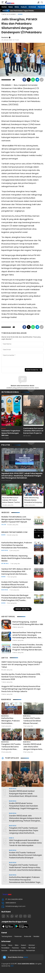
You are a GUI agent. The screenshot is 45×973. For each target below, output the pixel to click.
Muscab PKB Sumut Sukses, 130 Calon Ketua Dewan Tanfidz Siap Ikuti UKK (11, 501)
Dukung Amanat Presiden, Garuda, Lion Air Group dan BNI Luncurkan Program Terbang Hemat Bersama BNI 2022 (27, 648)
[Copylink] (42, 80)
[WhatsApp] (33, 80)
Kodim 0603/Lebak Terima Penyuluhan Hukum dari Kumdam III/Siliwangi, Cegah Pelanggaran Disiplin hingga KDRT (23, 807)
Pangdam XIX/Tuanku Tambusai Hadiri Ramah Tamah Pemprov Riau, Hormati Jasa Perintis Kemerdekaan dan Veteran (25, 869)
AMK (12, 966)
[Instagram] (21, 916)
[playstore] (22, 928)
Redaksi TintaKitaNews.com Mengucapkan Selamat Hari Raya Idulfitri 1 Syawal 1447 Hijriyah (16, 519)
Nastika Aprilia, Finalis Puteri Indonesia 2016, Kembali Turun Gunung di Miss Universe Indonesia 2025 (20, 676)
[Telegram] (37, 80)
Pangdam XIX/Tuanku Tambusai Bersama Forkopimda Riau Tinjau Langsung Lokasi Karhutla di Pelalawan (11, 750)
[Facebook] (24, 80)
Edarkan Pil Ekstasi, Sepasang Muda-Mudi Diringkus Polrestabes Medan (16, 558)
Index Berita (22, 609)
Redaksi (4, 37)
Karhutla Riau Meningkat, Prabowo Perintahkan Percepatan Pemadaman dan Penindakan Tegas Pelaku (16, 546)
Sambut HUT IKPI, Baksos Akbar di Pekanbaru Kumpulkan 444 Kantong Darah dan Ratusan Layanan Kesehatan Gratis (16, 573)
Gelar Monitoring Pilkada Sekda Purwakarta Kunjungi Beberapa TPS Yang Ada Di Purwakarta (33, 502)
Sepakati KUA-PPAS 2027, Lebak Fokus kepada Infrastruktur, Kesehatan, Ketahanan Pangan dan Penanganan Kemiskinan (21, 475)
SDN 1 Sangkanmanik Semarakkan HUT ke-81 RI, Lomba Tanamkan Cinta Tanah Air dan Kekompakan (25, 843)
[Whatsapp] (12, 916)
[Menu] (2, 2)
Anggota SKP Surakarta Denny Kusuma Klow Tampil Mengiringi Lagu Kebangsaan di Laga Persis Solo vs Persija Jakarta (20, 689)
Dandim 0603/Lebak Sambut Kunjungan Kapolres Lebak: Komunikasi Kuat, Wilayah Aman (23, 793)
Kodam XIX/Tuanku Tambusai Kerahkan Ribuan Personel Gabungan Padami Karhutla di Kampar (14, 586)
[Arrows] (3, 410)
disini (26, 957)
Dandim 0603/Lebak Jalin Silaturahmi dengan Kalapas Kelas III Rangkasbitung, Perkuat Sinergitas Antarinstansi (33, 750)
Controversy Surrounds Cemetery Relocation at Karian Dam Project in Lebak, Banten (33, 432)
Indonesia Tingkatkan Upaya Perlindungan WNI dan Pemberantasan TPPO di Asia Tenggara (11, 435)
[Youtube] (25, 916)
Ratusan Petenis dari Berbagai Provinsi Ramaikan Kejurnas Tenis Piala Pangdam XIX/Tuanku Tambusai (16, 599)
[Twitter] (29, 80)
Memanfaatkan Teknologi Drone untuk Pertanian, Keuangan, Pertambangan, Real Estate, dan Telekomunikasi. (26, 636)
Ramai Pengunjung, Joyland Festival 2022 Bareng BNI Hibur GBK (27, 623)
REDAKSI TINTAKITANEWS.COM (14, 532)
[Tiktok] (29, 916)
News (20, 14)
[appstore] (7, 928)
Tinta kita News (8, 14)
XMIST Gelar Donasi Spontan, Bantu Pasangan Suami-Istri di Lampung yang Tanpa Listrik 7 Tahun (21, 664)
